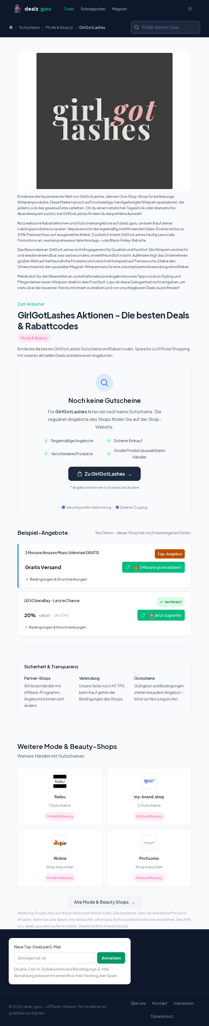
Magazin (119, 8)
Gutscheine (29, 27)
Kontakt (159, 1003)
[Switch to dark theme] (190, 9)
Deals (69, 8)
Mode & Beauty (59, 27)
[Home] (11, 27)
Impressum (184, 1003)
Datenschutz (162, 1016)
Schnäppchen (93, 8)
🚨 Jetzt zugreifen (165, 615)
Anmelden (111, 957)
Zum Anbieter (30, 304)
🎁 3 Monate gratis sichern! (158, 567)
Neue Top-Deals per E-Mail (37, 946)
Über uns (138, 1003)
